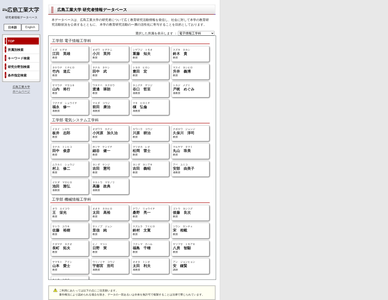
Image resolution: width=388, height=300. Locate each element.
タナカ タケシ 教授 (101, 71)
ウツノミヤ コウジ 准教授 (104, 265)
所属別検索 (16, 49)
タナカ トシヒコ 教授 (62, 150)
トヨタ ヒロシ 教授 (141, 71)
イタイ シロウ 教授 (61, 133)
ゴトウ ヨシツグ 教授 (183, 212)
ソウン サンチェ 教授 (183, 230)
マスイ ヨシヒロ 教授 (183, 71)
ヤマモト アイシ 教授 (62, 265)
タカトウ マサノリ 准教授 (104, 186)
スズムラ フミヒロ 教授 (144, 230)
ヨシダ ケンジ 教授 (101, 168)
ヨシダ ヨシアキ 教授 (142, 168)
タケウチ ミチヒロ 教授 (63, 71)
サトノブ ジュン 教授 (102, 230)
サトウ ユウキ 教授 (61, 230)
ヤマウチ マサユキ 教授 (63, 89)
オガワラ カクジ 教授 (105, 133)
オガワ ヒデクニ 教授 (102, 53)
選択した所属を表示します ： (156, 33)
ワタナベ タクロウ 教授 (104, 89)
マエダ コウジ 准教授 (101, 107)
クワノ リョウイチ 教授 (144, 212)
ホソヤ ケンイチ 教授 (102, 150)
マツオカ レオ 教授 (142, 150)
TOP (11, 41)
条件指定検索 (17, 75)
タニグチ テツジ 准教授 (142, 89)
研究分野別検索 (19, 67)
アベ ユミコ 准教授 (183, 168)
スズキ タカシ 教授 (181, 53)
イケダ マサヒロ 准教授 (62, 186)
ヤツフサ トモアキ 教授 (184, 248)
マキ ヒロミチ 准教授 (141, 107)
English (30, 27)
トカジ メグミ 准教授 (183, 89)
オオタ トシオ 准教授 (142, 265)
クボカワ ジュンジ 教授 (184, 133)
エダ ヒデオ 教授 (61, 53)
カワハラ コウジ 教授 (142, 133)
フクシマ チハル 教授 (142, 248)
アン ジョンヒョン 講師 (184, 265)
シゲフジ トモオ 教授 (142, 53)
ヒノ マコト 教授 (100, 248)
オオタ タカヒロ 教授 (102, 212)
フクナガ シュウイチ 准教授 (64, 107)
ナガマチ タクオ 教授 (62, 248)
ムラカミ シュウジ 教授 (63, 168)
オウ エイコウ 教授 (61, 212)
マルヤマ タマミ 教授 (183, 150)
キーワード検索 (19, 58)
